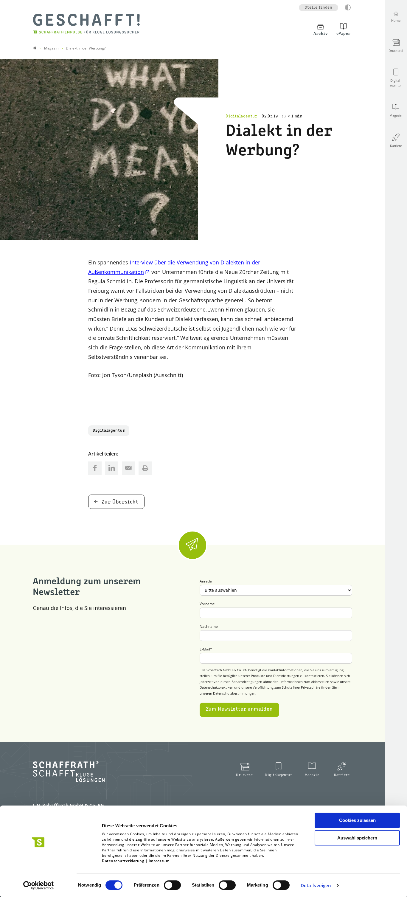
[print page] (145, 468)
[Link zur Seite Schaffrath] (35, 48)
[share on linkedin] (111, 468)
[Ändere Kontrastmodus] (348, 7)
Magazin (312, 775)
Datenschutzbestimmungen (234, 693)
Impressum (159, 860)
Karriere (341, 775)
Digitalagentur (109, 431)
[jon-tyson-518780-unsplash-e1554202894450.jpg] (109, 149)
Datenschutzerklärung (123, 860)
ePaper (343, 34)
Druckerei (245, 775)
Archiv (320, 34)
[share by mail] (128, 468)
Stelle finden (318, 8)
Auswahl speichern (357, 837)
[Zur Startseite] (86, 23)
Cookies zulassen (357, 820)
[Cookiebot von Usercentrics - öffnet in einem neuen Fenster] (39, 885)
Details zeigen (316, 885)
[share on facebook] (95, 468)
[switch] (172, 885)
